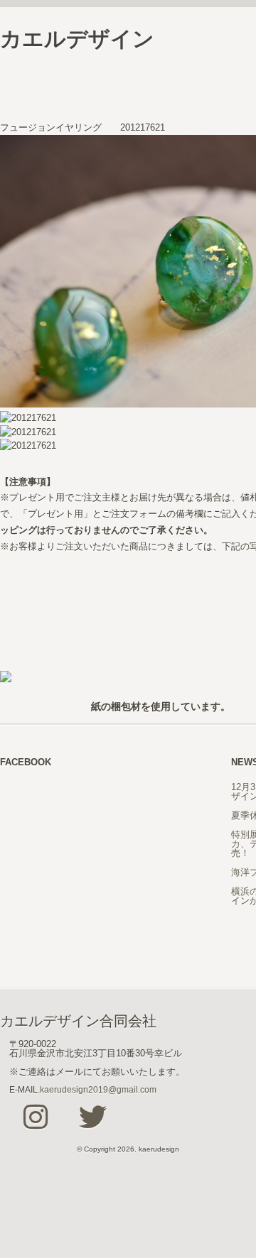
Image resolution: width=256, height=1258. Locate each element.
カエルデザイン (77, 39)
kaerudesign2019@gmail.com (98, 1089)
